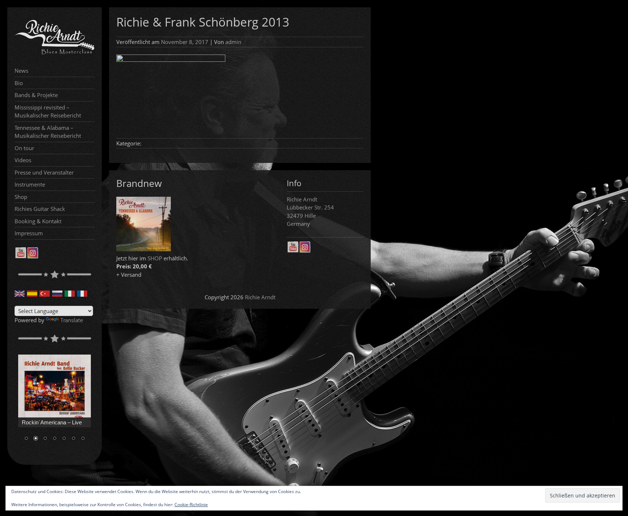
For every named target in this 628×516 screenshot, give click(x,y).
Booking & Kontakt (38, 221)
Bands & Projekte (36, 95)
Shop (21, 196)
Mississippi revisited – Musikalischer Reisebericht (48, 111)
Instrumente (30, 184)
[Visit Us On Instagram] (33, 256)
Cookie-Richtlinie (191, 504)
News (21, 70)
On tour (24, 148)
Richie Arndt (260, 297)
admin (233, 41)
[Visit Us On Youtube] (21, 256)
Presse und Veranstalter (44, 172)
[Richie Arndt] (54, 53)
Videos (23, 160)
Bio (19, 83)
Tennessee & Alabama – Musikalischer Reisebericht (48, 132)
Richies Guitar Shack (40, 208)
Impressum (29, 233)
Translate (71, 320)
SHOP (155, 258)
